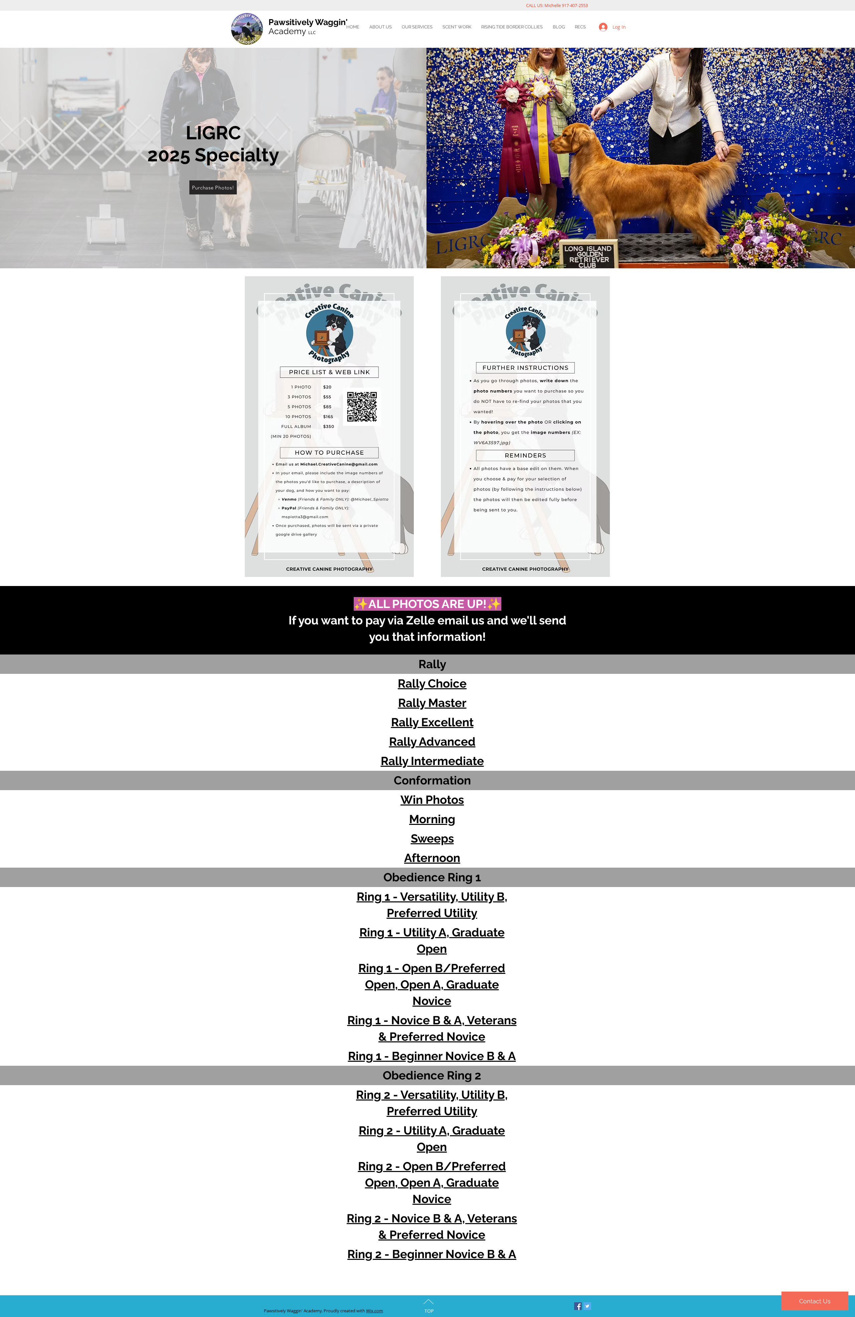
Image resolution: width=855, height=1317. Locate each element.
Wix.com (374, 1311)
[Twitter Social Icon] (587, 1306)
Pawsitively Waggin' (308, 22)
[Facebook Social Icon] (578, 1306)
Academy (292, 31)
